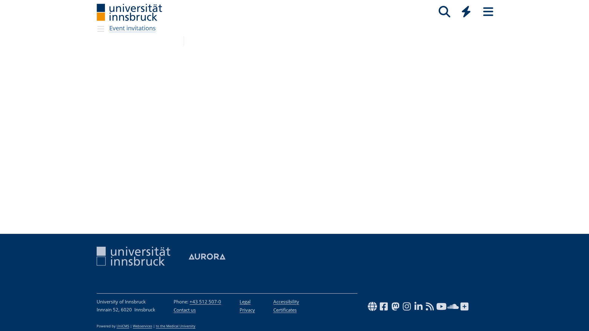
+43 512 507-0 (205, 302)
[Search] (444, 12)
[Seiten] (488, 12)
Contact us (185, 310)
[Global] (466, 12)
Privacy (247, 310)
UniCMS (123, 326)
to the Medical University (175, 326)
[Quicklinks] (466, 12)
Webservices (142, 326)
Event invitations (132, 28)
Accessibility (286, 302)
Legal (245, 302)
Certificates (285, 310)
